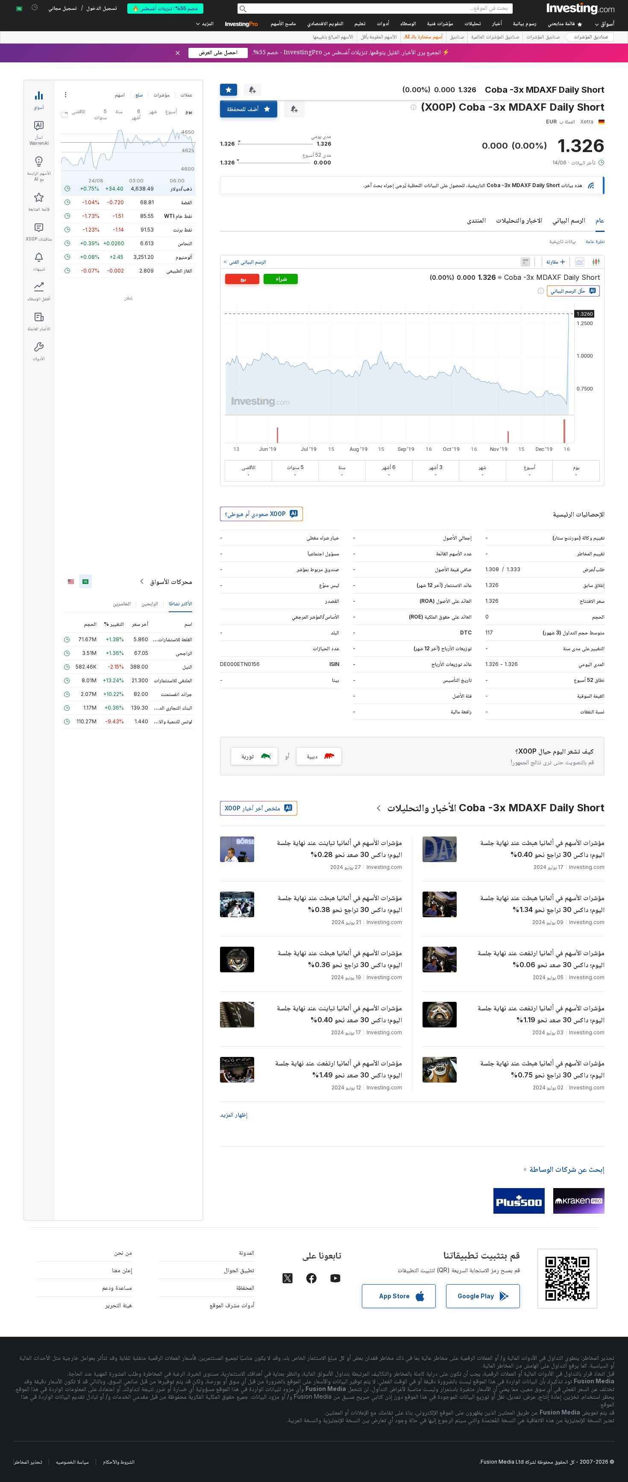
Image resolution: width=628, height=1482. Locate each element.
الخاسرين (122, 603)
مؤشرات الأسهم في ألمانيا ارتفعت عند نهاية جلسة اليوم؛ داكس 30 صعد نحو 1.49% (338, 1069)
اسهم (120, 94)
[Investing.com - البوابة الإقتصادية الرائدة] (580, 9)
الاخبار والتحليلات (519, 220)
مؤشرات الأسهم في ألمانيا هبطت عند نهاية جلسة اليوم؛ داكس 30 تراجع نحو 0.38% (340, 903)
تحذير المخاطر (28, 1462)
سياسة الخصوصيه (72, 1462)
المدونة (246, 1252)
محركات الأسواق (171, 581)
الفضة (186, 202)
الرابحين (149, 603)
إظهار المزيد (233, 1114)
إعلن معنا (122, 1270)
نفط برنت (182, 229)
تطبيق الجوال (239, 1270)
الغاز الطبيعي (179, 270)
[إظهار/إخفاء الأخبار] (525, 262)
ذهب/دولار (181, 188)
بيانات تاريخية (562, 241)
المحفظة (245, 1287)
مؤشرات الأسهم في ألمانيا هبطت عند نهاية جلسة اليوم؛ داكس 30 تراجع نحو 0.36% (340, 958)
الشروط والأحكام (119, 1462)
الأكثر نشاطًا (180, 603)
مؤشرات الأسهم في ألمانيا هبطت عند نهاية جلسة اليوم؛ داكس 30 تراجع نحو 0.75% (542, 1069)
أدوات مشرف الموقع (232, 1305)
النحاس (185, 243)
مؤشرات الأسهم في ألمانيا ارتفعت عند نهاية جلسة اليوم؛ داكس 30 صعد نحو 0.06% (541, 958)
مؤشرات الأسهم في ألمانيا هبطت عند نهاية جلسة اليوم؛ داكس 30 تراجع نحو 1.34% (542, 903)
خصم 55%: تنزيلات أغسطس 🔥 (165, 8)
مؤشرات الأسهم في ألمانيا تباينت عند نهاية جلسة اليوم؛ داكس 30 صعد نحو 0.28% (339, 848)
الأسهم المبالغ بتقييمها (333, 37)
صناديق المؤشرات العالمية (495, 37)
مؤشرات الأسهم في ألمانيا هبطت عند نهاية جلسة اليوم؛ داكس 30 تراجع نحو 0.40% (542, 848)
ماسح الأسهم (283, 24)
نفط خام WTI (178, 216)
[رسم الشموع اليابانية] (596, 262)
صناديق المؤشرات (591, 37)
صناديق (457, 37)
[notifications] (35, 7)
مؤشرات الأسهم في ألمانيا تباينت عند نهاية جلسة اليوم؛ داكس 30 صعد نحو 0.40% (339, 1014)
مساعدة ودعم (117, 1287)
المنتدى (476, 220)
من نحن (123, 1252)
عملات (186, 94)
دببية (312, 756)
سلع (139, 94)
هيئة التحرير (118, 1305)
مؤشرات (161, 94)
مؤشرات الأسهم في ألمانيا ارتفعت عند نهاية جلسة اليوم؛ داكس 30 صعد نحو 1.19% (541, 1014)
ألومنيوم (184, 257)
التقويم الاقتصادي (325, 24)
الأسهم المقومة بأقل (379, 37)
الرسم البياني (568, 220)
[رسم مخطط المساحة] (579, 262)
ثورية (247, 756)
